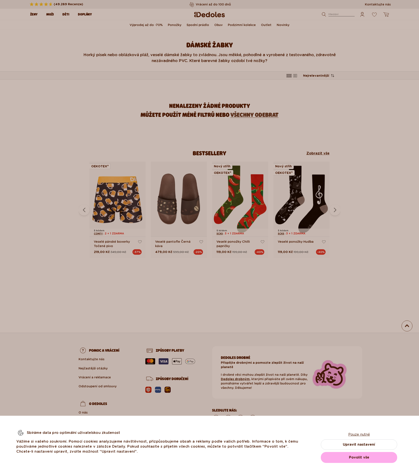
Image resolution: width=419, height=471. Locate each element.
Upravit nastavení (359, 444)
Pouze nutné (359, 434)
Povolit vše (359, 457)
